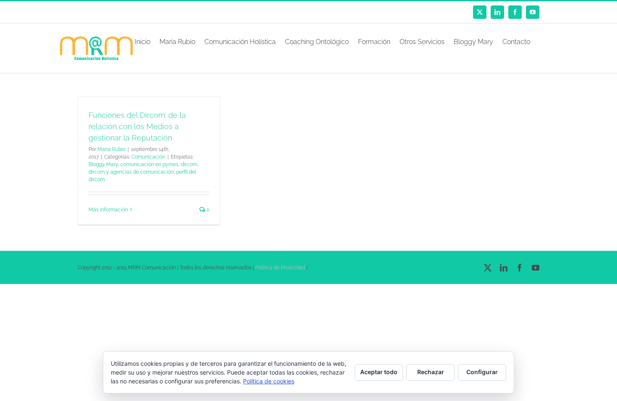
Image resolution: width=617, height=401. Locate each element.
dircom (189, 164)
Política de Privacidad (280, 268)
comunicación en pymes (149, 164)
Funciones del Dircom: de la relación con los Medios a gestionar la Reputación (137, 126)
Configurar (482, 371)
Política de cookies (268, 381)
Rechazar (430, 371)
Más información (108, 210)
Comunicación (148, 157)
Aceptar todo (378, 371)
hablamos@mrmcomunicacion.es (149, 12)
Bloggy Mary (103, 164)
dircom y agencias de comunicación (131, 172)
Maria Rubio (111, 149)
